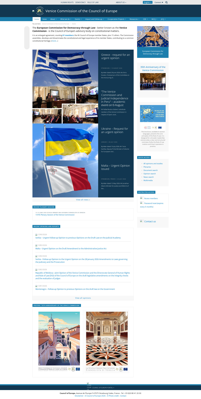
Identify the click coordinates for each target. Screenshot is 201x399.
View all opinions (83, 298)
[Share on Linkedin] (27, 42)
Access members (151, 198)
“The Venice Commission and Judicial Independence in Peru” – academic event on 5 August (114, 98)
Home (36, 19)
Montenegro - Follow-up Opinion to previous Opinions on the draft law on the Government (75, 289)
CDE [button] (144, 19)
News (44, 19)
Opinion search (150, 173)
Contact (123, 396)
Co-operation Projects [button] (116, 19)
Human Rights (67, 2)
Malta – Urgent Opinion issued (115, 167)
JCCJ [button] (162, 19)
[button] (100, 387)
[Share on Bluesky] (27, 29)
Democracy (80, 2)
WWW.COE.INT (38, 2)
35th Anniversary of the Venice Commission (152, 68)
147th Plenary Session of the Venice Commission (55, 215)
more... (54, 41)
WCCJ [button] (154, 19)
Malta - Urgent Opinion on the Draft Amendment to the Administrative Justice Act (70, 248)
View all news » (83, 199)
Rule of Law (93, 2)
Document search (151, 170)
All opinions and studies (153, 163)
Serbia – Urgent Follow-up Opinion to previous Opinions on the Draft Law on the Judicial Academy (78, 237)
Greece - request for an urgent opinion (115, 56)
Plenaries (147, 167)
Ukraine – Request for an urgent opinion (114, 130)
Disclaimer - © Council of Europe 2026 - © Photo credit (97, 396)
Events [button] (77, 19)
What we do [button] (65, 19)
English (147, 2)
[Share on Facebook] (27, 38)
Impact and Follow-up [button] (93, 19)
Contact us (150, 221)
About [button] (52, 19)
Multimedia (148, 180)
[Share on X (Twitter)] (27, 33)
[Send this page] (27, 46)
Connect (158, 2)
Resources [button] (134, 19)
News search (149, 177)
